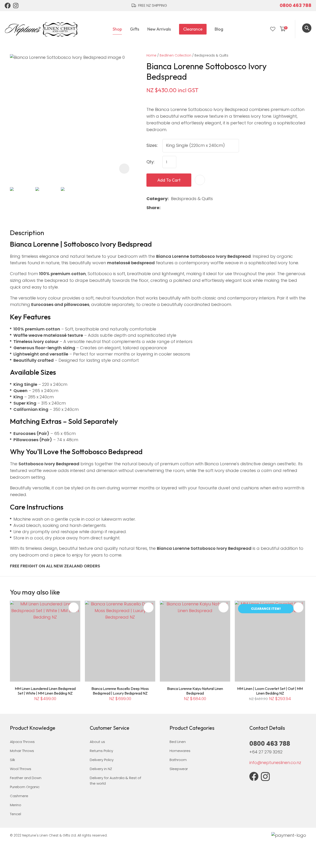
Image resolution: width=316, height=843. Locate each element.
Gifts (134, 29)
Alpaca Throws (22, 741)
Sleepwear (179, 768)
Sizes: (152, 145)
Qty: (150, 162)
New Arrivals (159, 29)
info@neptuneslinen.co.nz (275, 762)
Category (156, 198)
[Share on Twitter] (170, 208)
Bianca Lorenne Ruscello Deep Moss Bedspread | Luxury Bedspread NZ (120, 690)
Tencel (15, 814)
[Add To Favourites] (200, 180)
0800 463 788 (295, 5)
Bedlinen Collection (175, 55)
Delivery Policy (102, 759)
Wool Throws (20, 768)
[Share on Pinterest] (184, 208)
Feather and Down (25, 777)
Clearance (192, 29)
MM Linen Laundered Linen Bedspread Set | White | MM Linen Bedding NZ (45, 690)
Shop (117, 29)
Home (151, 55)
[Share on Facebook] (163, 207)
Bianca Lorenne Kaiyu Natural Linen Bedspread (195, 690)
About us (97, 741)
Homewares (180, 750)
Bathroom (178, 759)
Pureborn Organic (25, 786)
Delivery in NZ (101, 768)
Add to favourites (73, 607)
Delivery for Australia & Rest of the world (115, 780)
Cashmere (19, 795)
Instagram (16, 6)
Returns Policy (101, 750)
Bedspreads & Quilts (211, 55)
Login (263, 29)
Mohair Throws (22, 750)
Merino (15, 804)
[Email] (177, 208)
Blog (219, 29)
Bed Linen (178, 741)
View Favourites (272, 29)
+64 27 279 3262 (265, 752)
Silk (12, 759)
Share (152, 208)
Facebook (8, 6)
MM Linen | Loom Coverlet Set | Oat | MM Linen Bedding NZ (270, 690)
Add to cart (168, 180)
